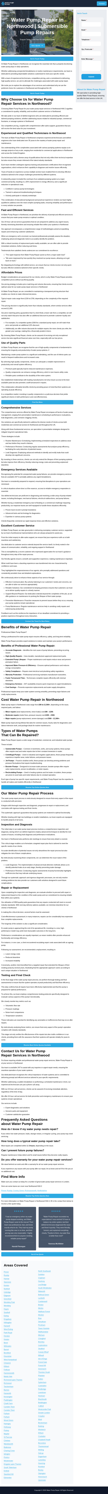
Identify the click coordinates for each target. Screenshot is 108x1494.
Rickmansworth (30, 1191)
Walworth (41, 1291)
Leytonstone (42, 1345)
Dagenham (42, 1456)
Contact (102, 3)
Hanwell (7, 1326)
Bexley (40, 1470)
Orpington (42, 1473)
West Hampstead (10, 1360)
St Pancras (8, 1437)
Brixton (40, 1305)
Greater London (44, 1413)
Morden (41, 1315)
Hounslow (7, 1356)
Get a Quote (36, 45)
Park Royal (8, 1333)
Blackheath (42, 1399)
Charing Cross (9, 1451)
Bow (40, 1318)
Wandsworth (8, 1444)
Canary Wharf (43, 1352)
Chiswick (7, 1363)
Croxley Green (18, 1191)
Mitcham (41, 1335)
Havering (41, 1463)
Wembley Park (9, 1302)
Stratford (41, 1349)
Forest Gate (42, 1362)
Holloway (7, 1427)
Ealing (6, 1316)
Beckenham (42, 1423)
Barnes (6, 1390)
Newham (41, 1396)
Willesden (7, 1346)
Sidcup (40, 1453)
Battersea (7, 1447)
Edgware (7, 1295)
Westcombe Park (44, 1409)
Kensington (8, 1397)
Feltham (7, 1370)
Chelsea (7, 1440)
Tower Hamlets (43, 1328)
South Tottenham (10, 1467)
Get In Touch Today (37, 59)
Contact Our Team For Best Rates (37, 621)
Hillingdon (7, 1322)
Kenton (6, 1285)
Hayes (6, 1309)
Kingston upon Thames (12, 1464)
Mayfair (6, 1434)
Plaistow (41, 1376)
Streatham (42, 1322)
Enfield (6, 1471)
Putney (6, 1430)
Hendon (7, 1336)
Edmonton (7, 1478)
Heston (6, 1339)
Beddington (42, 1402)
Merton (40, 1308)
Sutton (40, 1379)
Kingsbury (7, 1319)
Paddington (8, 1400)
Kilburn (6, 1366)
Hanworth (7, 1393)
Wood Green (8, 1420)
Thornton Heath (44, 1372)
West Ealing (8, 1329)
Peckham (41, 1325)
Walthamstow (43, 1332)
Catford (41, 1406)
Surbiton (41, 1274)
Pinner (3, 1191)
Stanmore (7, 1282)
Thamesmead (43, 1446)
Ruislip (9, 1191)
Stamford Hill (9, 1474)
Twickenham (8, 1386)
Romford (41, 1467)
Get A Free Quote (37, 1254)
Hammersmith (9, 1373)
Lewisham (42, 1392)
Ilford (40, 1419)
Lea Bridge (42, 1284)
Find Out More (37, 402)
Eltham (40, 1433)
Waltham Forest (44, 1311)
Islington (7, 1454)
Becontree (42, 1443)
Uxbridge (7, 1292)
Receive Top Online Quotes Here (37, 787)
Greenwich (42, 1369)
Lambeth (41, 1298)
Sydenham (42, 1382)
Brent (6, 1343)
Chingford (42, 1338)
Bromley (41, 1342)
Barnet (6, 1349)
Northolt (7, 1289)
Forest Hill (42, 1365)
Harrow (6, 1279)
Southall (7, 1312)
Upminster (42, 1480)
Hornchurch (42, 1477)
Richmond (7, 1383)
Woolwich (42, 1429)
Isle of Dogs (42, 1359)
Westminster (8, 1461)
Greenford (7, 1299)
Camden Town (9, 1407)
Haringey (7, 1424)
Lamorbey (42, 1460)
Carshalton (42, 1386)
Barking (41, 1426)
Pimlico (6, 1457)
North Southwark (44, 1271)
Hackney (41, 1281)
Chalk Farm (8, 1403)
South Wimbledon (45, 1288)
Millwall (41, 1355)
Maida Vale (8, 1376)
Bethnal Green (43, 1295)
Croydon (41, 1416)
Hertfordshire (42, 1191)
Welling (41, 1450)
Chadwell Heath (44, 1440)
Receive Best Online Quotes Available (37, 1045)
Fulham (6, 1413)
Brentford (7, 1353)
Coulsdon (41, 1436)
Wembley (7, 1306)
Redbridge (42, 1389)
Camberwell (42, 1301)
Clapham (41, 1278)
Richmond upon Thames (13, 1380)
